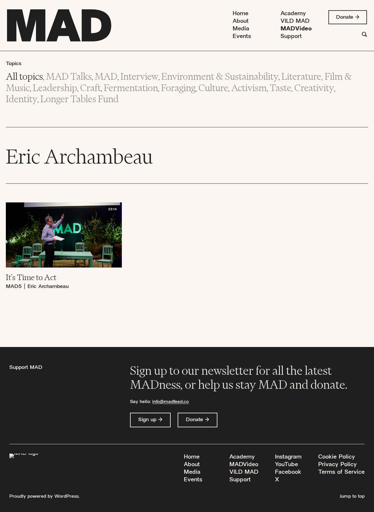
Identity (21, 99)
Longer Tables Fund (79, 99)
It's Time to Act (31, 277)
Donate (344, 17)
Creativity (314, 87)
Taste (280, 87)
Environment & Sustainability (219, 76)
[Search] (364, 35)
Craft (90, 87)
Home (240, 14)
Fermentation (131, 87)
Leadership (55, 87)
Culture (213, 87)
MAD (106, 76)
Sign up (147, 419)
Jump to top (352, 496)
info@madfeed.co (170, 402)
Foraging (178, 87)
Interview (139, 76)
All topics (24, 76)
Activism (249, 87)
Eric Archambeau (48, 286)
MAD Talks (69, 76)
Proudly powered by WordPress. (44, 496)
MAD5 (14, 286)
